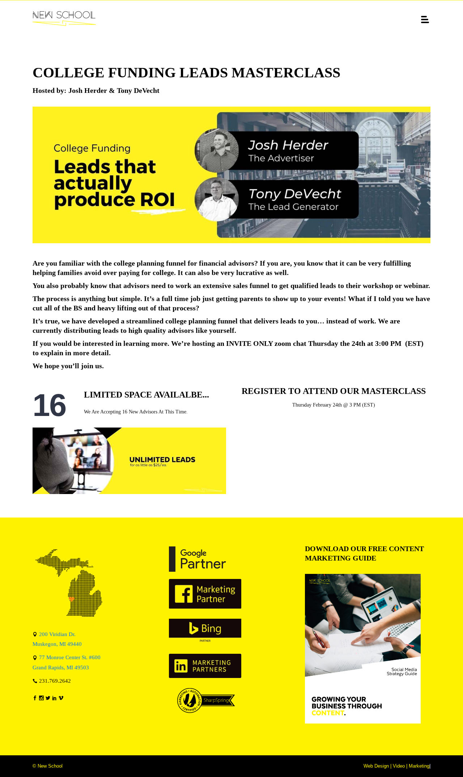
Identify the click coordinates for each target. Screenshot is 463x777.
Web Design (376, 766)
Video (399, 766)
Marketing (419, 766)
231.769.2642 (55, 681)
